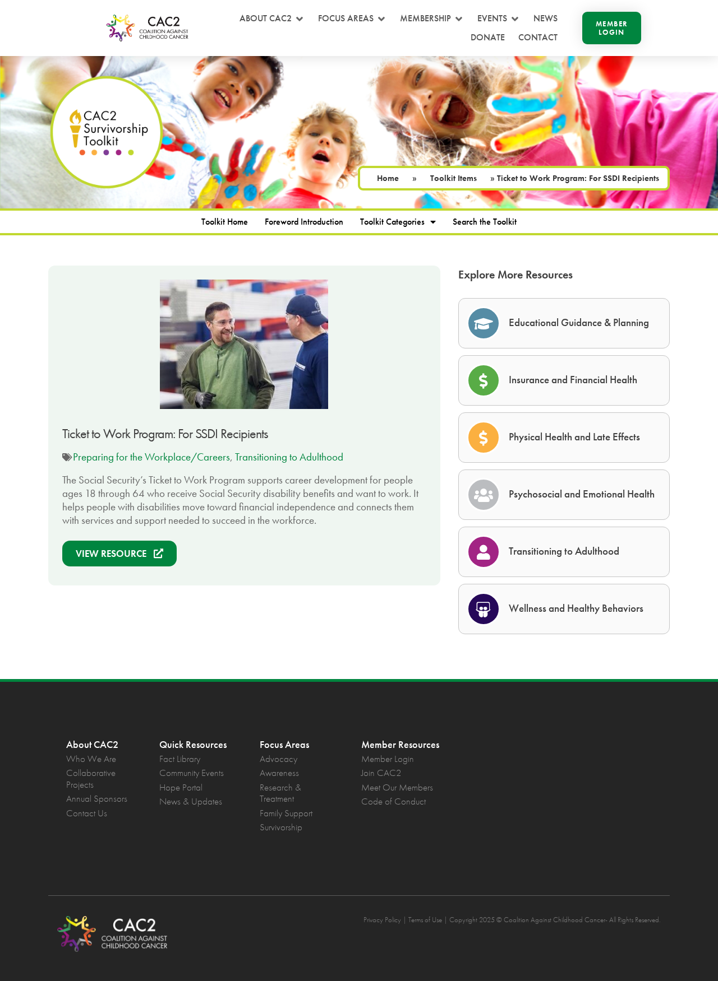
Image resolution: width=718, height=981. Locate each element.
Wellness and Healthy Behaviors (576, 608)
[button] (272, 18)
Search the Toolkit (485, 221)
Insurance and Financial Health (573, 380)
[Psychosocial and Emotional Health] (483, 495)
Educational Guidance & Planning (579, 322)
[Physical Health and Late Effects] (483, 437)
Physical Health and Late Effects (574, 437)
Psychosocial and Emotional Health (582, 494)
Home (388, 178)
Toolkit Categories (392, 221)
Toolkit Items (453, 178)
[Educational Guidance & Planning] (483, 323)
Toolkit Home (224, 221)
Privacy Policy (382, 919)
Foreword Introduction (304, 221)
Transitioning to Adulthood (289, 457)
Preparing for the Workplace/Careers (151, 457)
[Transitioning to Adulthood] (483, 552)
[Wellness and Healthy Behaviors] (483, 609)
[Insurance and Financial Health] (483, 380)
